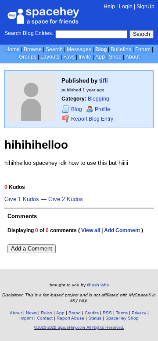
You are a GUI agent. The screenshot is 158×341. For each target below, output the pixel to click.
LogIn (126, 6)
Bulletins (121, 49)
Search (141, 34)
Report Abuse (70, 318)
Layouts (49, 57)
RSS (107, 312)
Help (109, 6)
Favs (69, 57)
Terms (122, 312)
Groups (27, 57)
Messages (79, 49)
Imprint (26, 318)
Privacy (139, 312)
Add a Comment (31, 248)
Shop (115, 57)
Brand (74, 312)
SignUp (145, 6)
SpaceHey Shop (122, 318)
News (31, 312)
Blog (101, 49)
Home (12, 49)
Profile (102, 109)
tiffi (103, 80)
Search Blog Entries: (28, 33)
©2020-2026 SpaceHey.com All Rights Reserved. (79, 327)
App (100, 57)
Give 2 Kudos (65, 199)
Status (94, 318)
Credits (92, 312)
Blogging (98, 99)
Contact (45, 318)
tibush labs (98, 284)
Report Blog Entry (91, 119)
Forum (143, 49)
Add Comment (122, 230)
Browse (33, 49)
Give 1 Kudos (21, 199)
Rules (46, 312)
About (133, 57)
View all (90, 230)
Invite (85, 57)
